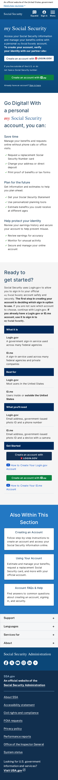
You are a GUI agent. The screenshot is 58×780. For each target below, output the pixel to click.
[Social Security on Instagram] (23, 663)
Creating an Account (29, 532)
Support (9, 617)
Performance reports (17, 736)
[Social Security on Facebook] (6, 663)
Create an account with (20, 58)
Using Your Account (29, 558)
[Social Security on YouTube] (17, 663)
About (8, 643)
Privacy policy (13, 728)
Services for (11, 634)
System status (13, 752)
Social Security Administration (24, 685)
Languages (11, 626)
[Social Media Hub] (35, 663)
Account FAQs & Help (29, 587)
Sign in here (35, 85)
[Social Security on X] (12, 663)
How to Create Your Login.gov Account (26, 467)
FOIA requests (13, 720)
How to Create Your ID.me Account (24, 487)
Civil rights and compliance (21, 712)
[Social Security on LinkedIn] (29, 663)
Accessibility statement (19, 705)
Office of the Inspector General (24, 744)
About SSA (11, 697)
